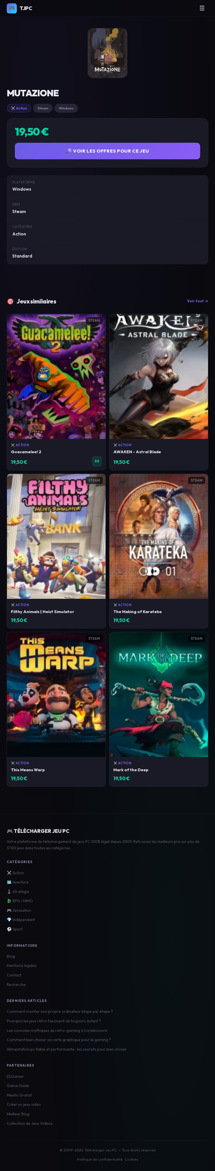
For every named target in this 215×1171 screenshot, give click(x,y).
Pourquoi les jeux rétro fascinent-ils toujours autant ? (54, 1020)
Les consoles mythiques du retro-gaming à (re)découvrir (57, 1030)
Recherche (16, 984)
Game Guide (18, 1085)
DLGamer (15, 1076)
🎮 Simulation (19, 910)
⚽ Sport (15, 929)
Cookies (131, 1159)
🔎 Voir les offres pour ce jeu (107, 151)
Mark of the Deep (130, 769)
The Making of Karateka (137, 611)
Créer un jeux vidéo (24, 1104)
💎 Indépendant (21, 919)
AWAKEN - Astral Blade (137, 451)
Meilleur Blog (18, 1113)
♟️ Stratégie (18, 891)
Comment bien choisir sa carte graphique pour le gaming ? (59, 1039)
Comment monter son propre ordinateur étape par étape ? (60, 1011)
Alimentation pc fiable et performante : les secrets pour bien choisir (67, 1049)
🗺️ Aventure (18, 882)
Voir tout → (197, 300)
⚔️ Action (19, 108)
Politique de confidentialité (100, 1159)
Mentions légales (22, 965)
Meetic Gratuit (19, 1095)
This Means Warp (28, 769)
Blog (11, 956)
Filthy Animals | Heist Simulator (42, 611)
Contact (14, 975)
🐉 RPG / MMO (20, 900)
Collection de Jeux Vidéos (30, 1123)
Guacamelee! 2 (26, 451)
